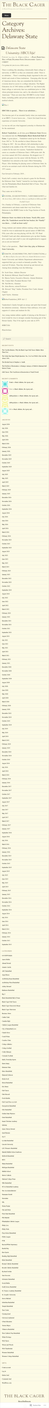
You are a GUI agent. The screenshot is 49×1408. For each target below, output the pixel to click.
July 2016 (5, 840)
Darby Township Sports (9, 1060)
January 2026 (6, 451)
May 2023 (5, 563)
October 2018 (6, 759)
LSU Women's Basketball (9, 1148)
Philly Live (5, 1225)
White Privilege (6, 1337)
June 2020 (5, 690)
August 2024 (6, 513)
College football (6, 1048)
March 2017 (5, 821)
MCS (3, 1160)
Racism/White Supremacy (9, 1244)
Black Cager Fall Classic (9, 1002)
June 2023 (5, 559)
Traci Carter (5, 1310)
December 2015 (6, 856)
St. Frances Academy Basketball (11, 1291)
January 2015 (6, 894)
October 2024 (6, 505)
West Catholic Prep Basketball (11, 1333)
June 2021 (5, 644)
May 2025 (5, 478)
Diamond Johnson (7, 1075)
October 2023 (6, 544)
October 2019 (6, 721)
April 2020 (5, 698)
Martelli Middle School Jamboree (12, 1152)
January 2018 (6, 783)
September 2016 (7, 833)
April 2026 (5, 440)
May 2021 (5, 648)
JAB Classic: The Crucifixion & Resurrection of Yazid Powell (20, 372)
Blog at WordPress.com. (24, 1401)
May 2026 (5, 436)
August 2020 (6, 682)
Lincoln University (7, 1144)
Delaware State (18, 60)
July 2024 (5, 517)
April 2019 (5, 736)
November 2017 (7, 790)
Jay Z (3, 1137)
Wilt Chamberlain (7, 1348)
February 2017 (6, 825)
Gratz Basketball (7, 1117)
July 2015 (5, 875)
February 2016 (6, 848)
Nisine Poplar (6, 1206)
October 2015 (6, 863)
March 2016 (5, 844)
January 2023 (6, 574)
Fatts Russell (6, 1094)
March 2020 (5, 702)
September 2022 (7, 590)
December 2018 (6, 752)
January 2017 (6, 829)
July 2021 (5, 640)
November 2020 (7, 671)
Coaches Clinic (6, 1040)
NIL (3, 1202)
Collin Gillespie (6, 1052)
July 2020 (5, 686)
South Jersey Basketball (9, 1287)
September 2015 (7, 867)
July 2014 (5, 917)
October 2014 (6, 906)
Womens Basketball (8, 1352)
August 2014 (6, 913)
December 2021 (6, 621)
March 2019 (5, 740)
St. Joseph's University (9, 1295)
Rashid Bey (5, 1248)
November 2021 (7, 624)
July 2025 (5, 474)
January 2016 (6, 852)
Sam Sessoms (6, 1275)
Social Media (6, 1283)
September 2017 (7, 798)
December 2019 (6, 713)
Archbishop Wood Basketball (10, 982)
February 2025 (6, 490)
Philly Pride (5, 1229)
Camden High (6, 1021)
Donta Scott (5, 1079)
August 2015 (6, 871)
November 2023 (7, 540)
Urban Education (7, 1321)
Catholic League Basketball (10, 1025)
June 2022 (5, 601)
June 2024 (5, 521)
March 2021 (5, 655)
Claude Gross (6, 1033)
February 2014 (6, 933)
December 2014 (6, 898)
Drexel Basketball (7, 1083)
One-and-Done (6, 1210)
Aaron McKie (6, 959)
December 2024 (6, 497)
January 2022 (6, 617)
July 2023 (5, 555)
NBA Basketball (6, 1183)
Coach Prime (6, 1036)
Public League (6, 1237)
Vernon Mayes (6, 1325)
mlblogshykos (13, 396)
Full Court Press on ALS (9, 1102)
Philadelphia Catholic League (10, 1221)
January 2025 (6, 494)
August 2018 (6, 763)
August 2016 (6, 837)
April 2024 (5, 528)
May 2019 (5, 732)
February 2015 (6, 890)
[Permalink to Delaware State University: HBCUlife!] (3, 48)
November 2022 (7, 582)
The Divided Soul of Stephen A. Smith (13, 362)
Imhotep (4, 1125)
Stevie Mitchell (6, 1298)
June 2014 (5, 921)
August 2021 (6, 636)
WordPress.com (6, 1383)
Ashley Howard (6, 986)
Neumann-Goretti (7, 1194)
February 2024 (6, 536)
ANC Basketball (7, 971)
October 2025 (6, 463)
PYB (3, 1241)
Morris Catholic (6, 1175)
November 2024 (7, 501)
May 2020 (5, 694)
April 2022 (5, 605)
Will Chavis (5, 1341)
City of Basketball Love (9, 1029)
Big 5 (3, 994)
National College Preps (9, 1179)
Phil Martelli (5, 1218)
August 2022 (6, 594)
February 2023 (6, 571)
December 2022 (6, 578)
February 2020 (6, 705)
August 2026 (6, 424)
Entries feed (5, 1375)
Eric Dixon (5, 1087)
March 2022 (5, 609)
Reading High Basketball (9, 1256)
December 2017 (6, 786)
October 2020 (6, 675)
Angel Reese (5, 975)
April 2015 (5, 887)
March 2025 (5, 486)
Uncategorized (29, 60)
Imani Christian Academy (9, 1121)
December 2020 (6, 667)
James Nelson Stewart (8, 1129)
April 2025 (5, 482)
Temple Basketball (7, 1306)
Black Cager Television (9, 1009)
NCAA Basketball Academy (10, 1187)
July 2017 (5, 806)
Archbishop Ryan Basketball (10, 979)
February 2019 (6, 744)
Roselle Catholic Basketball (10, 1268)
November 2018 (7, 756)
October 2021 (6, 628)
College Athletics (7, 1044)
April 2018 (5, 771)
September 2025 (7, 467)
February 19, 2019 (8, 57)
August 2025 (6, 470)
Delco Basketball (7, 1071)
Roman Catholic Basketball (10, 1264)
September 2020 (7, 678)
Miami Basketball (7, 1164)
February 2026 (6, 447)
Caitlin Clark (6, 1017)
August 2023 (6, 551)
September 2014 (7, 910)
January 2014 (6, 937)
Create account (6, 1367)
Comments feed (6, 1379)
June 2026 (5, 432)
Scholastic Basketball (8, 1279)
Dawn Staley (5, 1063)
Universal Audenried (8, 1318)
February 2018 (6, 779)
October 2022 (6, 586)
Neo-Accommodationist (9, 1191)
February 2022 (6, 613)
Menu (7, 15)
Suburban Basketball (8, 1302)
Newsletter (5, 1198)
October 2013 (6, 940)
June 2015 (5, 879)
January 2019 (6, 748)
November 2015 (7, 860)
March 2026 (5, 443)
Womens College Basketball (10, 1356)
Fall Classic (5, 1090)
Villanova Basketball (8, 1329)
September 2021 (7, 632)
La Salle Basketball (7, 1140)
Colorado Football (7, 1056)
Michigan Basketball (8, 1167)
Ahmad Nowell (6, 963)
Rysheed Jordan (7, 1271)
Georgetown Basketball (9, 1106)
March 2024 (5, 532)
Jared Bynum (6, 1133)
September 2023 (7, 548)
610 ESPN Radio (7, 955)
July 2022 (5, 598)
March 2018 (5, 775)
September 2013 (7, 944)
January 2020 (6, 709)
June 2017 (5, 810)
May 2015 (5, 883)
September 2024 (7, 509)
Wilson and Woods (7, 1345)
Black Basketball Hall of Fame (11, 998)
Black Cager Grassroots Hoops (11, 1006)
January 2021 (6, 663)
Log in (4, 1371)
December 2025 (6, 455)
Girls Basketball (6, 1110)
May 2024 (5, 524)
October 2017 (6, 794)
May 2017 (5, 813)
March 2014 (5, 929)
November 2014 (7, 902)
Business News (6, 1013)
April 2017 (5, 817)
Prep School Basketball (9, 1233)
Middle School (6, 1171)
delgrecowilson (23, 57)
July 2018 (5, 767)
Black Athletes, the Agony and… (25, 382)
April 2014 (5, 925)
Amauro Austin (6, 967)
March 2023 (5, 567)
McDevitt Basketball (8, 1156)
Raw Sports (5, 1252)
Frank (11, 382)
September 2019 (7, 725)
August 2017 (6, 802)
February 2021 (6, 659)
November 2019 (7, 717)
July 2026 (5, 428)
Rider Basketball (7, 1260)
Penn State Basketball (8, 1214)
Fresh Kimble (6, 1098)
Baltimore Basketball (8, 990)
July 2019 (5, 729)
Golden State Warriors (8, 1113)
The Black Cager (23, 5)
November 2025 (7, 459)
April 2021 (5, 651)
